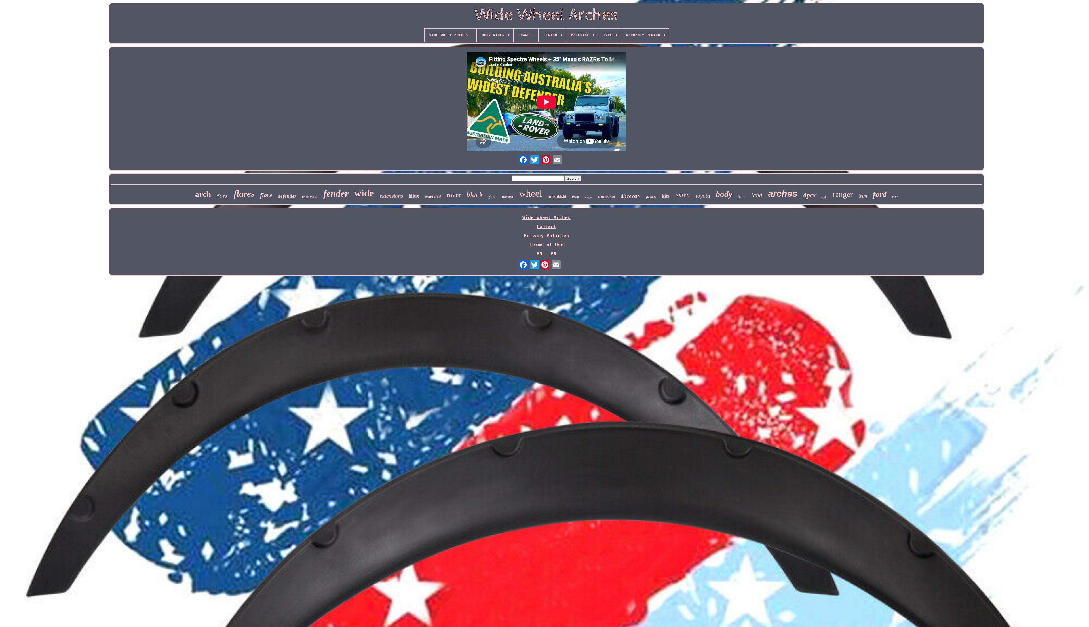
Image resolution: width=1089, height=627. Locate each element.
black (475, 194)
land (756, 195)
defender (287, 196)
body (724, 194)
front (742, 196)
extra (682, 195)
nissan (588, 197)
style (824, 197)
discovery (630, 196)
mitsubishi (557, 196)
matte (575, 197)
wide (364, 193)
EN (539, 254)
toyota (703, 195)
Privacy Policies (546, 235)
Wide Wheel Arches (546, 217)
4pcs (809, 195)
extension (310, 196)
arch (203, 194)
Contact (546, 226)
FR (553, 254)
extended (433, 196)
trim (862, 196)
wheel (530, 193)
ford (880, 194)
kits (666, 196)
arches (782, 193)
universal (606, 196)
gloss (492, 196)
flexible (651, 197)
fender (336, 193)
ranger (843, 194)
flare (266, 195)
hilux (414, 196)
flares (244, 194)
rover (454, 195)
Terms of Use (546, 244)
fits (222, 196)
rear (895, 197)
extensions (391, 196)
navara (507, 196)
